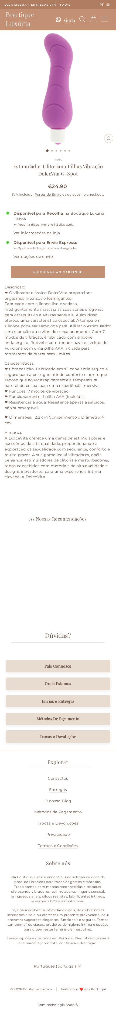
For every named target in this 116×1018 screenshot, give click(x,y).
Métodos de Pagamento (58, 812)
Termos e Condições (58, 845)
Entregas (58, 789)
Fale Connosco (58, 666)
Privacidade (58, 834)
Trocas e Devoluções (58, 736)
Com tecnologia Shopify (58, 1005)
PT (102, 4)
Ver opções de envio (33, 256)
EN (108, 4)
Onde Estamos (58, 683)
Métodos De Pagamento (58, 718)
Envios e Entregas (58, 701)
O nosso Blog (58, 801)
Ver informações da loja (36, 232)
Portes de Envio (48, 194)
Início (57, 159)
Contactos (58, 778)
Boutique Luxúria (20, 19)
